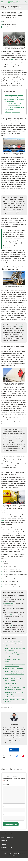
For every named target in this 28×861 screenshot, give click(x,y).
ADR (12, 205)
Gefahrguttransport (8, 603)
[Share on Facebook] (17, 756)
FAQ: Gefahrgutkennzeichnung (12, 112)
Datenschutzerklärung (7, 837)
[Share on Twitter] (10, 756)
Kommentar (6, 784)
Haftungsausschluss (6, 847)
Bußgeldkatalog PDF (6, 834)
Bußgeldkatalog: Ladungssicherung (14, 668)
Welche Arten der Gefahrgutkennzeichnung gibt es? (15, 104)
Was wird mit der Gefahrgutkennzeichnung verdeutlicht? (14, 108)
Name (5, 806)
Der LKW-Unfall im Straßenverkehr (13, 641)
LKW (12, 59)
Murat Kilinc (14, 27)
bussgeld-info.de (5, 6)
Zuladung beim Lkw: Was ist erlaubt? (14, 697)
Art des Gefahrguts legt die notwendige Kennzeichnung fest (14, 100)
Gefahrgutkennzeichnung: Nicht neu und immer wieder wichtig (14, 96)
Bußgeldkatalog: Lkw (15, 6)
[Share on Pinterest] (23, 756)
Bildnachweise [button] (14, 749)
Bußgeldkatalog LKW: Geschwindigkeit (14, 671)
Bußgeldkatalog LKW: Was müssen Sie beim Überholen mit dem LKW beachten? (14, 654)
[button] (2, 2)
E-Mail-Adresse (7, 815)
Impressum (4, 840)
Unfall (2, 520)
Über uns (3, 844)
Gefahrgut (5, 7)
